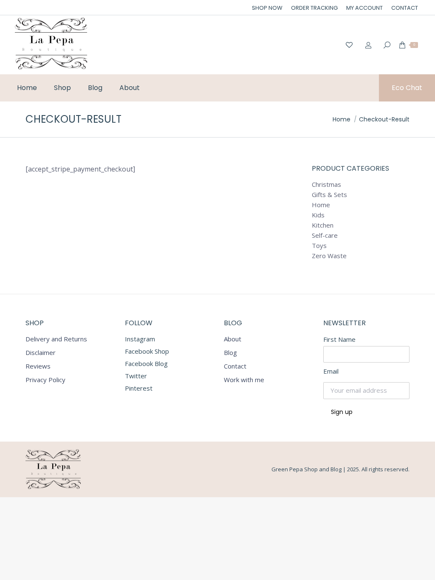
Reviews (38, 366)
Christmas (326, 184)
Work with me (244, 380)
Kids (318, 215)
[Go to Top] (422, 567)
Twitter (136, 376)
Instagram (140, 339)
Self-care (325, 235)
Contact (235, 366)
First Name (339, 339)
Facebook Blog (146, 363)
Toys (319, 246)
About (232, 339)
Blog (230, 353)
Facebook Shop (147, 351)
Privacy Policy (45, 380)
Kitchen (322, 225)
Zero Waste (329, 256)
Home (321, 205)
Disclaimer (40, 353)
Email (331, 371)
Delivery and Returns (56, 339)
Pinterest (139, 388)
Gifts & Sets (329, 195)
